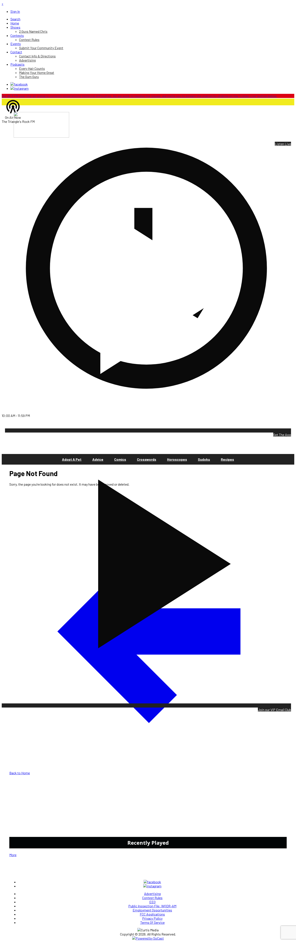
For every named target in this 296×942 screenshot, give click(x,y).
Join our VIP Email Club (274, 710)
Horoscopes (177, 459)
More (12, 855)
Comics (120, 459)
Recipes (227, 459)
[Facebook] (19, 84)
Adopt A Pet (71, 459)
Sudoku (204, 459)
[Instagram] (19, 88)
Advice (97, 459)
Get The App (282, 435)
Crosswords (146, 459)
